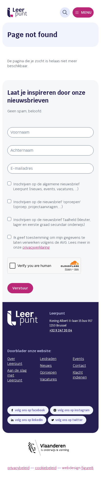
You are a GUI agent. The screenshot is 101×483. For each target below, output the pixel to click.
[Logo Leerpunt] (17, 12)
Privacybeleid (18, 468)
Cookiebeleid (45, 468)
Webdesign (77, 468)
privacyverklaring (36, 247)
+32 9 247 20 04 (61, 330)
